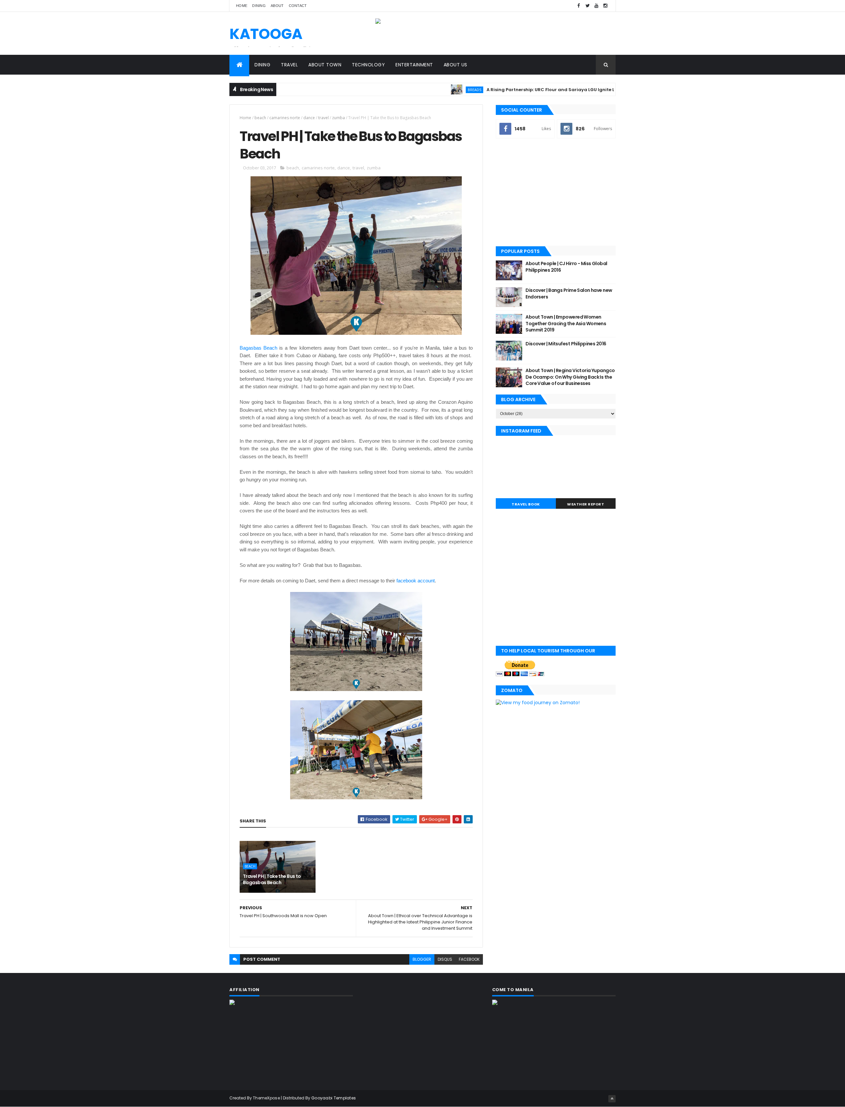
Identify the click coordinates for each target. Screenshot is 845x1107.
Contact (298, 6)
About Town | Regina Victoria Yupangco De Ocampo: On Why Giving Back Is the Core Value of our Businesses (570, 377)
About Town (324, 64)
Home (241, 6)
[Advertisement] (556, 193)
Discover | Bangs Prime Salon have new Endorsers (568, 293)
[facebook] (578, 6)
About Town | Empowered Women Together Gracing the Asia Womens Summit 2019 (565, 323)
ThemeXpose (266, 1098)
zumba (338, 118)
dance (309, 118)
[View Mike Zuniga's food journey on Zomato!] (538, 702)
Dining (259, 6)
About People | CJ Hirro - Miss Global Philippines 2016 (566, 266)
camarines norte (284, 118)
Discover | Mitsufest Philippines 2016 (565, 343)
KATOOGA (265, 34)
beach (260, 118)
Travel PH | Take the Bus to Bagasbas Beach (272, 879)
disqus (445, 959)
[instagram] (605, 6)
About (277, 6)
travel (323, 118)
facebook (469, 959)
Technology (368, 64)
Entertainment (414, 64)
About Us (455, 64)
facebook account (415, 580)
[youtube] (596, 6)
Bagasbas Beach (258, 348)
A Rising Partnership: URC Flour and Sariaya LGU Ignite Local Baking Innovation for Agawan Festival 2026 (572, 89)
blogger (422, 959)
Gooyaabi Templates (333, 1098)
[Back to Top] (612, 1098)
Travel (289, 64)
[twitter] (587, 6)
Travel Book (526, 504)
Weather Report (585, 504)
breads (440, 89)
